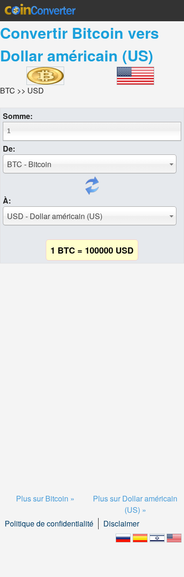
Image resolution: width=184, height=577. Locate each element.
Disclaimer (121, 523)
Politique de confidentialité (49, 523)
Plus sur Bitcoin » (45, 498)
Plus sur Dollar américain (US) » (135, 504)
